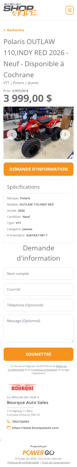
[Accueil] (21, 10)
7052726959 (20, 422)
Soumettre (38, 354)
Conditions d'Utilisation (44, 369)
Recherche (15, 30)
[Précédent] (12, 134)
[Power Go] (38, 452)
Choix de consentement (56, 462)
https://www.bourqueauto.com (35, 428)
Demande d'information (38, 169)
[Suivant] (65, 134)
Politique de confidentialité (23, 462)
